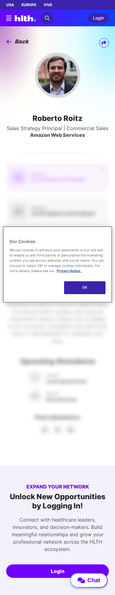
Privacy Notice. (69, 271)
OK (84, 287)
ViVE (48, 4)
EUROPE (28, 4)
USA (10, 4)
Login (57, 571)
